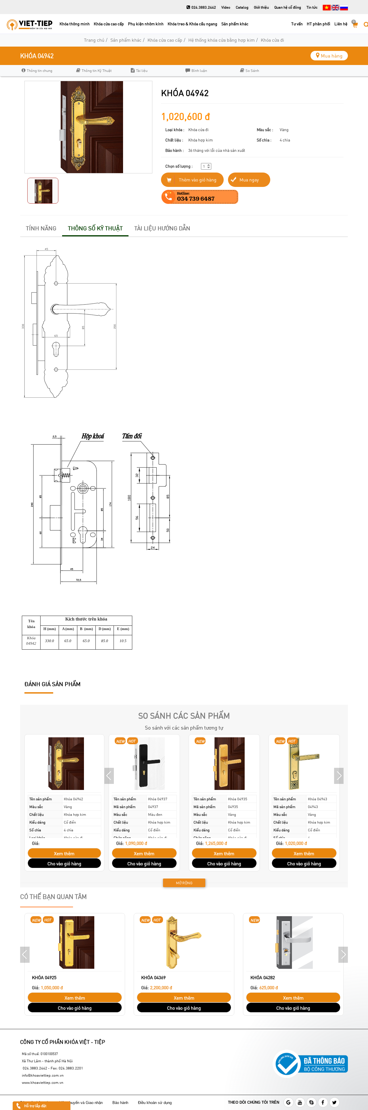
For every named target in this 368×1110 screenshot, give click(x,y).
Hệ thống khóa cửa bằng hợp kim (221, 40)
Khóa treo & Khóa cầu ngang (192, 23)
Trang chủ (94, 40)
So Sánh (252, 70)
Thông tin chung (39, 70)
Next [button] (339, 776)
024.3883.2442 (203, 7)
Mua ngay (249, 180)
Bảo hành (120, 1103)
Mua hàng (331, 55)
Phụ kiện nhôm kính (146, 23)
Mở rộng (184, 882)
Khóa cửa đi (272, 40)
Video (225, 7)
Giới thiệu (261, 7)
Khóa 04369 (153, 977)
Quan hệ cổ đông (287, 7)
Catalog (242, 7)
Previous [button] (109, 776)
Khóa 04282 (262, 977)
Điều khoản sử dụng (155, 1103)
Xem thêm (64, 853)
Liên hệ (340, 23)
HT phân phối (318, 23)
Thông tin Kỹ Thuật (97, 70)
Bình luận (199, 70)
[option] (46, 70)
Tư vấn (297, 23)
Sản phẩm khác (234, 23)
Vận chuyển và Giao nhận (82, 1103)
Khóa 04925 (44, 977)
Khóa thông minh (75, 23)
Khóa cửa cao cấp (109, 23)
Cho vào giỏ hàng (64, 863)
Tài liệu (141, 70)
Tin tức (311, 7)
